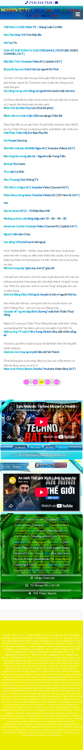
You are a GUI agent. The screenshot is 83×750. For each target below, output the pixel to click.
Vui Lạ (47, 553)
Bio (57, 530)
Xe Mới (50, 447)
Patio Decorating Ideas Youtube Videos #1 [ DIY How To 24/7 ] (42, 195)
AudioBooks (42, 559)
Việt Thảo (35, 553)
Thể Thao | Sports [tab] (44, 593)
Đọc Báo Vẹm (60, 553)
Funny (19, 525)
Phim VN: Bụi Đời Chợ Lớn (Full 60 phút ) (29, 108)
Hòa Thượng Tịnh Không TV (21, 179)
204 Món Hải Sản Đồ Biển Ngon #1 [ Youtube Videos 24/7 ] (39, 148)
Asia (32, 519)
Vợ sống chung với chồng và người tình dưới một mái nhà (39, 91)
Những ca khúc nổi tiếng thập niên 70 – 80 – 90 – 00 (35, 218)
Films (28, 525)
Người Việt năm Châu (17, 234)
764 (35, 382)
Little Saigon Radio (57, 547)
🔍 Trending (77, 465)
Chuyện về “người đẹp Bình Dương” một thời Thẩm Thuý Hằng (39, 313)
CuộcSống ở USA (24, 564)
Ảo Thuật (63, 570)
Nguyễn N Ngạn (23, 559)
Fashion (63, 525)
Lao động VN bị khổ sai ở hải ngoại (24, 242)
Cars (46, 525)
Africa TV (22, 519)
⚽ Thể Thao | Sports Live (51, 465)
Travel (21, 530)
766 (47, 382)
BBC (55, 536)
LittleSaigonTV (39, 542)
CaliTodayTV (23, 536)
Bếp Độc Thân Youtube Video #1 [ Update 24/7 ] (33, 61)
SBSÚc (64, 536)
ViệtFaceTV (20, 542)
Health (42, 530)
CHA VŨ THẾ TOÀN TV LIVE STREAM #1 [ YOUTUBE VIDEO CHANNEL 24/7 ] (41, 52)
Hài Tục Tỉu (10, 42)
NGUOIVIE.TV (61, 649)
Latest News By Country (79, 555)
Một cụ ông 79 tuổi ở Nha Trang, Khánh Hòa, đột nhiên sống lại (40, 333)
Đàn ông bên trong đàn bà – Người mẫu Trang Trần (34, 156)
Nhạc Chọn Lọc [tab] (45, 578)
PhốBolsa (57, 542)
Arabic (41, 519)
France (65, 564)
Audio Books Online (3, 546)
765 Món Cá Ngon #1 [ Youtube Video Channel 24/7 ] (36, 187)
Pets (51, 530)
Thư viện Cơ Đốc (14, 171)
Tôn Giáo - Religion (11, 466)
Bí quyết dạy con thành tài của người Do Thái (31, 69)
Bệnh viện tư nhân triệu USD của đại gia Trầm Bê (33, 115)
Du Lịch (63, 447)
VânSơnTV (20, 553)
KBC (67, 542)
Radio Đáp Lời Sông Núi (29, 547)
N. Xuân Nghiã (61, 559)
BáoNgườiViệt (41, 536)
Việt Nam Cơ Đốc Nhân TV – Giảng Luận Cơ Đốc (33, 27)
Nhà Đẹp (35, 447)
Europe (62, 519)
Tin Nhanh (19, 447)
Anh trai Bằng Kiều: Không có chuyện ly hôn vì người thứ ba (40, 294)
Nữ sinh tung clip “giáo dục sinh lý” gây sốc (29, 268)
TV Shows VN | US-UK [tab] (45, 585)
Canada (41, 564)
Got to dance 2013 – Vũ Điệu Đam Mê (27, 210)
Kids (64, 530)
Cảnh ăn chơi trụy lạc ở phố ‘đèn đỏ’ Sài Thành (31, 352)
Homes (37, 525)
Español (52, 519)
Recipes (31, 530)
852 (56, 382)
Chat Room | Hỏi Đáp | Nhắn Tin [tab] (44, 455)
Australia (53, 564)
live (6, 202)
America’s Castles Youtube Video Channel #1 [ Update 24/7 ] (40, 226)
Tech (54, 525)
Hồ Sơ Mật (34, 570)
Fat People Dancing (15, 140)
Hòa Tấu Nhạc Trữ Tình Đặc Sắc (23, 34)
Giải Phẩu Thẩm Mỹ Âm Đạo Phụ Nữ (26, 132)
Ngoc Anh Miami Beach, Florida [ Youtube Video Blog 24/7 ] (40, 368)
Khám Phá (49, 570)
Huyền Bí (20, 570)
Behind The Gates (14, 164)
